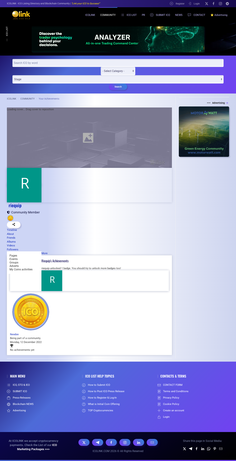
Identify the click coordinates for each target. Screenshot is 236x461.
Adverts (14, 266)
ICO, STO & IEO (21, 384)
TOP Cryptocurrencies (100, 410)
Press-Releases (22, 397)
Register (180, 3)
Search (118, 86)
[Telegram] (227, 3)
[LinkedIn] (138, 442)
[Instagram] (220, 3)
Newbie (14, 334)
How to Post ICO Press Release (106, 391)
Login (197, 3)
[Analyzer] (118, 39)
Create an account (173, 410)
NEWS (178, 15)
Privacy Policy (171, 397)
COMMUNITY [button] (108, 15)
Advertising (218, 102)
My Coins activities (21, 269)
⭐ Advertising (218, 15)
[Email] (152, 442)
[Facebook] (213, 3)
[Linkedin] (202, 448)
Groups (14, 262)
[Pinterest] (214, 448)
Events (14, 259)
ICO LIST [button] (132, 15)
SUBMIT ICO (163, 15)
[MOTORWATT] (204, 131)
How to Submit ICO (99, 384)
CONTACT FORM (172, 384)
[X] (206, 3)
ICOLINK (90, 15)
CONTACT (199, 15)
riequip (15, 205)
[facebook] (196, 448)
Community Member (25, 212)
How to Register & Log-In (102, 397)
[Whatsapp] (208, 448)
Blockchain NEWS (23, 404)
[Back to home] (19, 15)
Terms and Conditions (175, 391)
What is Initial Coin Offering (104, 404)
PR (143, 15)
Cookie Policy (171, 404)
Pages (13, 255)
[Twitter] (184, 448)
